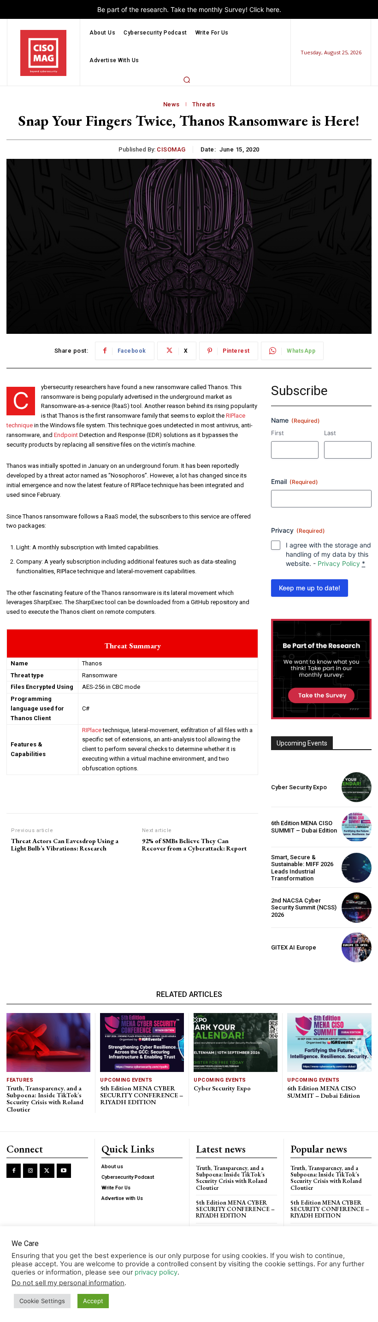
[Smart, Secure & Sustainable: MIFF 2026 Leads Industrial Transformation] (357, 868)
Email (294, 481)
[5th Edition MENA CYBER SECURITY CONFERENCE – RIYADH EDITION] (142, 1042)
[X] (47, 1171)
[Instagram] (30, 1171)
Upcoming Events (126, 1080)
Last (330, 433)
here (272, 9)
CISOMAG (171, 149)
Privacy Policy (339, 563)
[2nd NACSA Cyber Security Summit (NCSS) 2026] (357, 907)
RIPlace (91, 730)
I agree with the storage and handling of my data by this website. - (328, 554)
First (277, 433)
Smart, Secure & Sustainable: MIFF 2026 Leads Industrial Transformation (302, 868)
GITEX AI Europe (293, 947)
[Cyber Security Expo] (357, 787)
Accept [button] (93, 1301)
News (171, 104)
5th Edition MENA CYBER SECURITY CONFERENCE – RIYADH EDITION (141, 1095)
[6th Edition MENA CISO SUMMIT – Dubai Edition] (357, 827)
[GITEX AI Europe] (357, 947)
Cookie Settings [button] (42, 1301)
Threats (203, 104)
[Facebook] (13, 1171)
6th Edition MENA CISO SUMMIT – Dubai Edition (304, 827)
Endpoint (66, 434)
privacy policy (156, 1272)
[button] (187, 80)
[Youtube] (64, 1171)
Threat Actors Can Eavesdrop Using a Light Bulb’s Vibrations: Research (64, 845)
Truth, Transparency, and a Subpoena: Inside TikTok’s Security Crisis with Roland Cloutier (44, 1098)
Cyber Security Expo (299, 787)
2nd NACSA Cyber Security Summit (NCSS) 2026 (304, 907)
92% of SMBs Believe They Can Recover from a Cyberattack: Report (194, 845)
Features (19, 1080)
